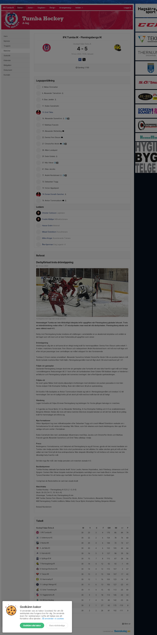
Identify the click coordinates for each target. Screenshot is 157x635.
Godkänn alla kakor (32, 625)
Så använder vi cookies (53, 618)
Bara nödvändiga (57, 625)
